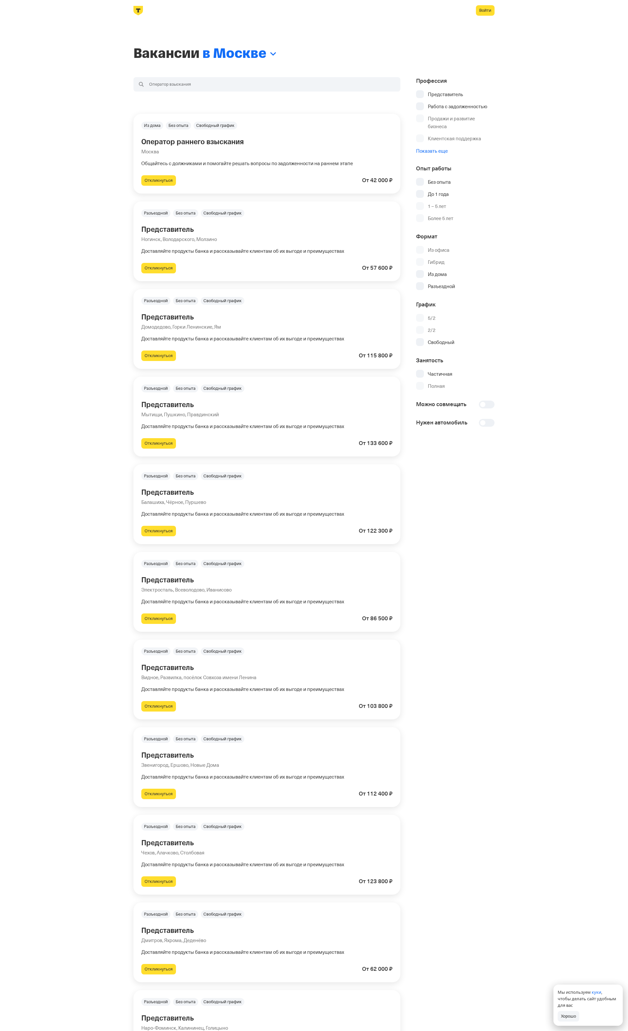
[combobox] (266, 84)
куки (596, 992)
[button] (266, 154)
